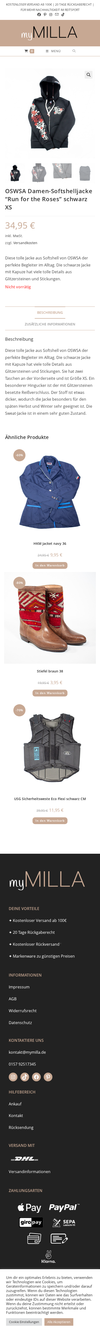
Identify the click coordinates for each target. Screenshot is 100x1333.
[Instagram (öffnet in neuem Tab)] (51, 14)
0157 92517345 (22, 1064)
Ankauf (15, 1104)
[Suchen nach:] (74, 51)
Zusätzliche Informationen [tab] (50, 324)
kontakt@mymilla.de (27, 1052)
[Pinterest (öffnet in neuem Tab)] (45, 14)
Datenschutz (20, 1022)
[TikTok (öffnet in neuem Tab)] (62, 14)
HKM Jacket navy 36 (49, 543)
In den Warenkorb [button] (50, 565)
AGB (13, 999)
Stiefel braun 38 (50, 671)
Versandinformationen (29, 1171)
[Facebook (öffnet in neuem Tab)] (39, 14)
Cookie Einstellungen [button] (24, 1322)
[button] (88, 75)
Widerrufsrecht (23, 1010)
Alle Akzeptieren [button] (58, 1322)
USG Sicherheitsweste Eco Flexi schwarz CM (50, 798)
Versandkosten (25, 242)
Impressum (19, 987)
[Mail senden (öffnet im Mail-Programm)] (57, 14)
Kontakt (16, 1115)
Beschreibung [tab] (50, 312)
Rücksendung (21, 1127)
